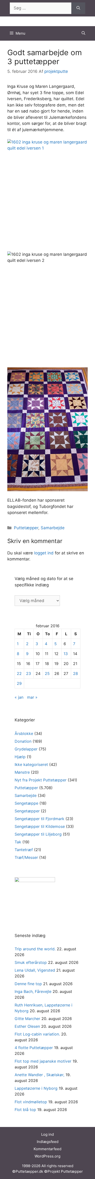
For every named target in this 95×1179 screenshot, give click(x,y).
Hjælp (20, 756)
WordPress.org (47, 1156)
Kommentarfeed (47, 1149)
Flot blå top (25, 1109)
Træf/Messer (26, 857)
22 (19, 673)
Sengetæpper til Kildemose (40, 826)
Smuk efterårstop (31, 962)
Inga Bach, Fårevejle (33, 991)
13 (66, 653)
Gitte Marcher (27, 1018)
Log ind (47, 1134)
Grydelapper (26, 749)
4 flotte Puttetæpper (34, 1047)
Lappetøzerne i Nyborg (36, 1088)
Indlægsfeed (47, 1141)
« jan (19, 697)
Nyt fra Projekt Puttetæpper (40, 780)
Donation (23, 741)
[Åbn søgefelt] (83, 33)
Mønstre (22, 772)
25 (47, 673)
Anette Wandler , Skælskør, (39, 1074)
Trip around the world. (35, 948)
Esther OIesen (27, 1026)
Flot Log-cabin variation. (37, 1034)
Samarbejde (53, 527)
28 (75, 673)
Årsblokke (24, 733)
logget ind (44, 553)
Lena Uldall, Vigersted (35, 970)
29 (19, 683)
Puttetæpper (26, 527)
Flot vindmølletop (31, 1101)
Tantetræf (24, 849)
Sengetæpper (27, 811)
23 (28, 673)
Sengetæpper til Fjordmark (39, 818)
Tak (18, 841)
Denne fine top (28, 983)
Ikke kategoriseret (31, 764)
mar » (32, 697)
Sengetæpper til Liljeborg (38, 834)
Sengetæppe (26, 803)
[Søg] (78, 8)
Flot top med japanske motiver (43, 1061)
